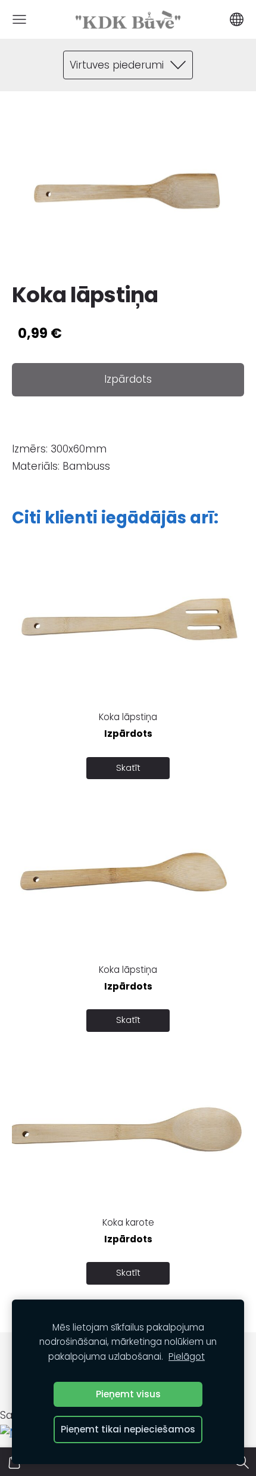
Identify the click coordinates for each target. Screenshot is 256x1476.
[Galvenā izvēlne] (19, 19)
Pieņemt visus (128, 1394)
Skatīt (128, 768)
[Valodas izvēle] (236, 19)
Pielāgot (186, 1356)
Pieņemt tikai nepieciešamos (128, 1429)
